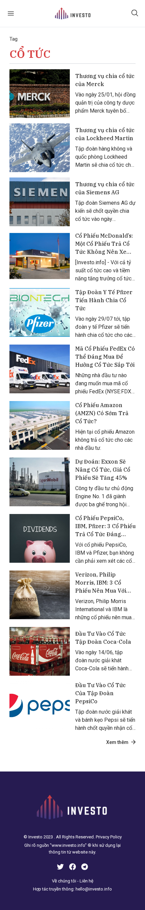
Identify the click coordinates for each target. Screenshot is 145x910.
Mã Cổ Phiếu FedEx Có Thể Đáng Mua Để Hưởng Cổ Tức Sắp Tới (105, 356)
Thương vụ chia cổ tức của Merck (105, 80)
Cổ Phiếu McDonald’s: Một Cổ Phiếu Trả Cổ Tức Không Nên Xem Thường (104, 244)
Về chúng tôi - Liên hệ (72, 880)
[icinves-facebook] (72, 868)
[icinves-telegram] (84, 868)
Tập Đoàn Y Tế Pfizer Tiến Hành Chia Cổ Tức (104, 300)
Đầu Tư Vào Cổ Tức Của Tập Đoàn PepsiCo (100, 693)
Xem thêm (117, 742)
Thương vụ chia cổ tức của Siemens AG (105, 188)
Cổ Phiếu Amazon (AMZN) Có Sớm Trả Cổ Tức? (101, 413)
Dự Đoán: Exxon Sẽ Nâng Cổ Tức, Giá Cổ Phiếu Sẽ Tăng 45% (102, 469)
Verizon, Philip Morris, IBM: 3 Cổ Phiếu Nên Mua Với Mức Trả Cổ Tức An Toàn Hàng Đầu (100, 583)
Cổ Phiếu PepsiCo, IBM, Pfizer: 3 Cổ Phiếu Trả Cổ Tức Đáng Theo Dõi (105, 526)
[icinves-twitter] (60, 868)
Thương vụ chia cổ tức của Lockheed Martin (105, 134)
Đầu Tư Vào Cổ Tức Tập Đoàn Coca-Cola (103, 637)
